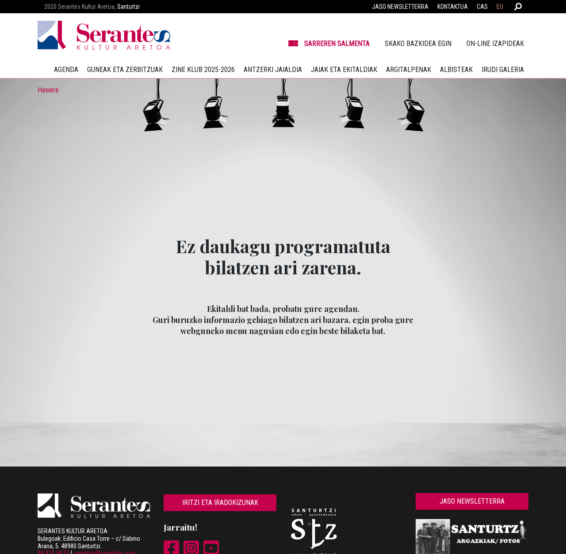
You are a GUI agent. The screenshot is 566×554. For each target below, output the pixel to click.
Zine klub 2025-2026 (203, 69)
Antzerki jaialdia (273, 69)
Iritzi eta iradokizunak (220, 502)
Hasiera (48, 90)
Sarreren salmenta (337, 43)
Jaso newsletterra (400, 6)
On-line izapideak (495, 43)
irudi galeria (503, 69)
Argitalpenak (408, 69)
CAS (482, 6)
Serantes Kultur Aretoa (100, 187)
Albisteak (456, 69)
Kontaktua (452, 6)
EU (500, 6)
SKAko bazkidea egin (418, 43)
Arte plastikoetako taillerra (465, 187)
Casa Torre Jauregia (222, 187)
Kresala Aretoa (344, 187)
